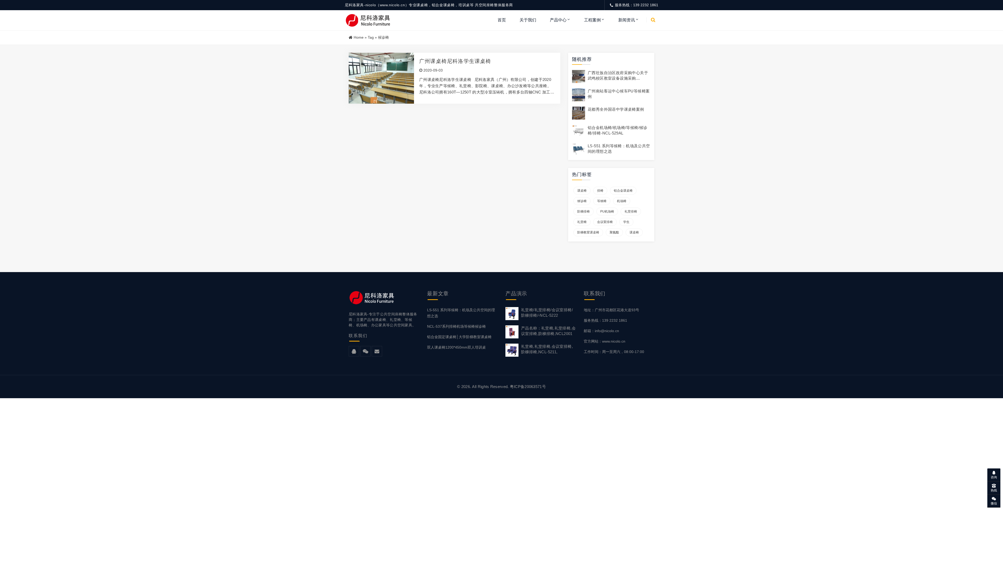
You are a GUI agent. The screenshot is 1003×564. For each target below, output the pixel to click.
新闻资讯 (626, 20)
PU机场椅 (607, 211)
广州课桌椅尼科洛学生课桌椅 (455, 61)
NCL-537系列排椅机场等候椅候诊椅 (456, 326)
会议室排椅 (605, 222)
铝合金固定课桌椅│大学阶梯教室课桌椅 (459, 337)
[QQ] (354, 351)
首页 (502, 20)
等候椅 (602, 201)
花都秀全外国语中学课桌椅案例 (616, 109)
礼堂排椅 (631, 211)
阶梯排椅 (583, 211)
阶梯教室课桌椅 (588, 232)
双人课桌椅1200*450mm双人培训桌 (456, 347)
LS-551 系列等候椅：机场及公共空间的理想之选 (461, 313)
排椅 (600, 190)
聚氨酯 (614, 232)
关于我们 (528, 20)
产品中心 (558, 20)
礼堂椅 (582, 222)
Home (359, 37)
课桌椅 (582, 190)
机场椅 (621, 201)
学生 (626, 222)
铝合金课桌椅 (623, 190)
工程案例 (592, 20)
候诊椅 (582, 201)
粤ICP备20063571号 (528, 386)
